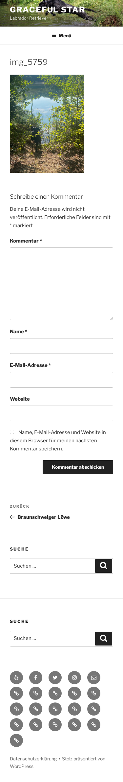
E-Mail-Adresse (30, 365)
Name (18, 332)
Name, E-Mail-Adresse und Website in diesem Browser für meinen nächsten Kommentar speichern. (58, 440)
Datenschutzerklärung (33, 758)
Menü (65, 35)
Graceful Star (48, 9)
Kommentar (26, 241)
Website (20, 399)
